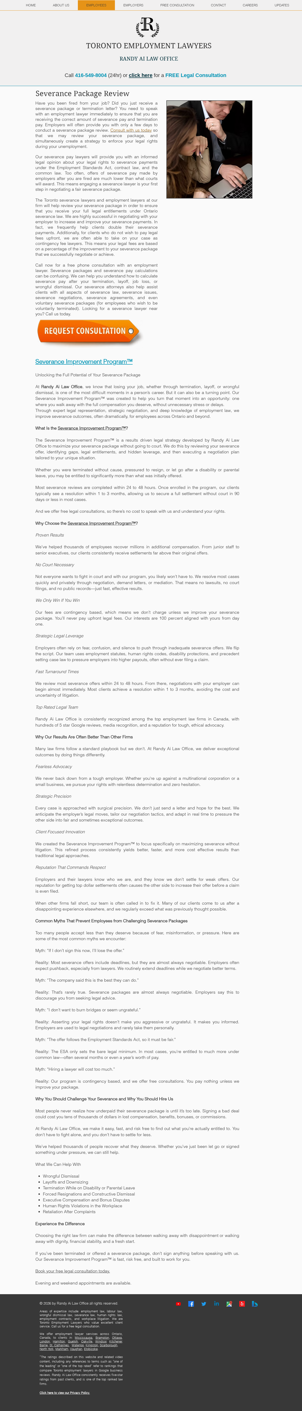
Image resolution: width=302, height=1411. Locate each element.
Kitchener (115, 1341)
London (45, 1341)
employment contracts (55, 1319)
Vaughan (76, 1349)
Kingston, (92, 1345)
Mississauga (83, 1337)
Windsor (100, 1341)
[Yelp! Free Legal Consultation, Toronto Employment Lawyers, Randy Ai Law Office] (242, 1304)
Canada (45, 1337)
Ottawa (117, 1337)
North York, (47, 1349)
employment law (92, 1311)
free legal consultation (84, 1326)
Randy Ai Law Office (61, 386)
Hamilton (59, 1341)
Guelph (73, 1341)
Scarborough (108, 1345)
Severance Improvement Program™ (92, 428)
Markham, (62, 1349)
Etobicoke (91, 1349)
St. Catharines (59, 1345)
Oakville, (87, 1341)
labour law (114, 1311)
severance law (85, 1315)
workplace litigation (95, 1319)
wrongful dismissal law (56, 1315)
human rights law (109, 1315)
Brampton (102, 1337)
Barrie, (44, 1345)
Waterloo (78, 1345)
